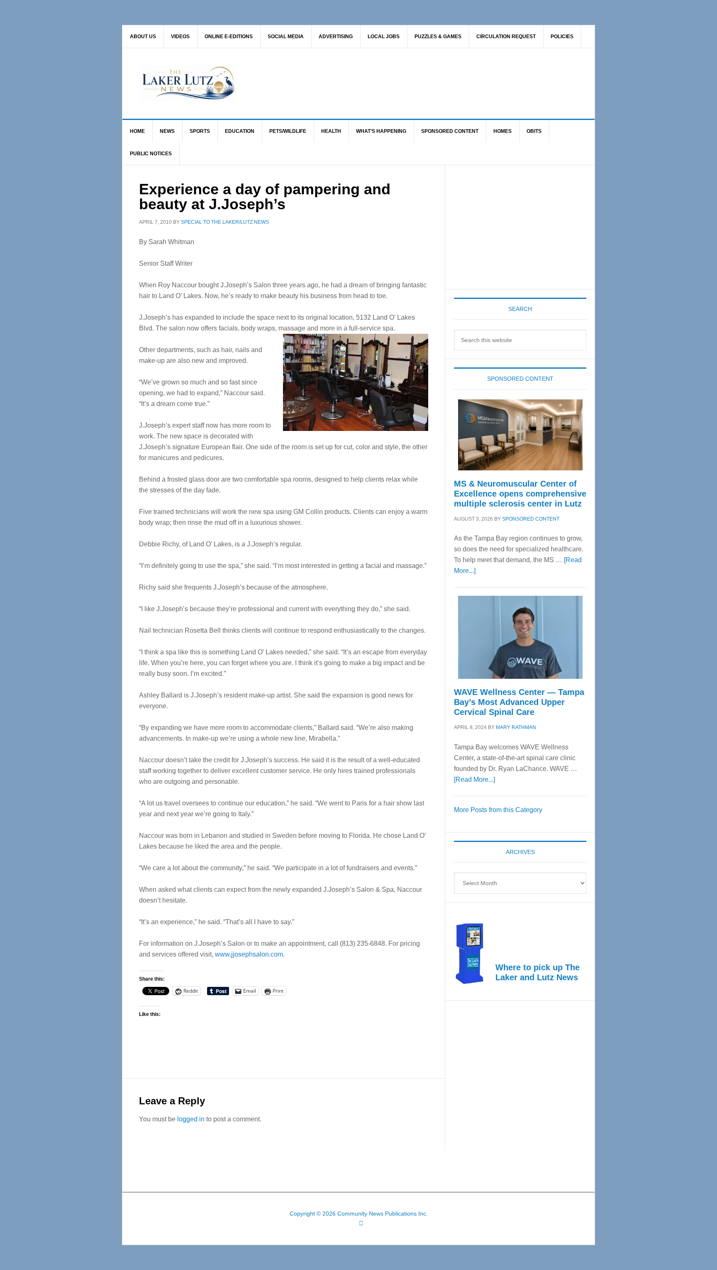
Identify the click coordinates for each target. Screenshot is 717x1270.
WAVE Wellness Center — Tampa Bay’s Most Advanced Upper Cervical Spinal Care (519, 702)
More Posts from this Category (498, 809)
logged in (191, 1119)
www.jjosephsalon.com (249, 954)
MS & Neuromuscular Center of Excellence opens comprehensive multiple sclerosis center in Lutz (520, 493)
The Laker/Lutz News (379, 83)
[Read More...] (474, 779)
